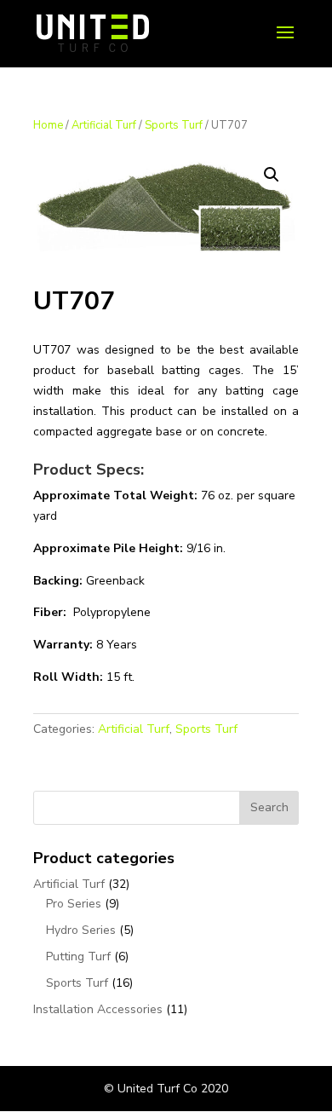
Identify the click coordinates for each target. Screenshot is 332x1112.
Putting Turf (78, 956)
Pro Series (73, 904)
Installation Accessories (98, 1009)
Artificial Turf (104, 125)
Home (48, 125)
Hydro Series (81, 930)
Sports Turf (174, 125)
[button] (271, 174)
